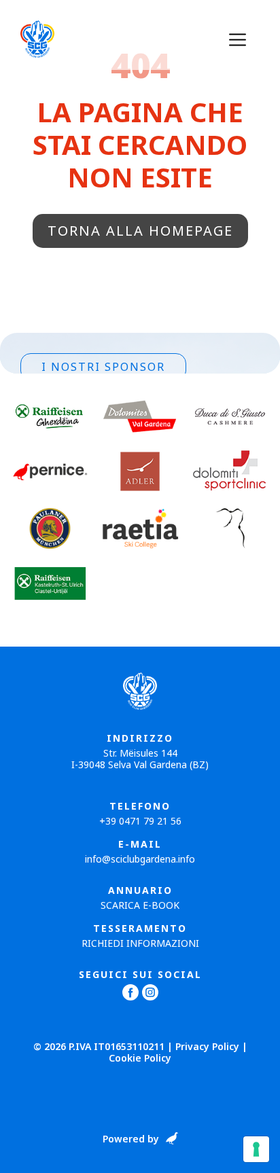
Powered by (131, 1139)
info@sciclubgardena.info (140, 858)
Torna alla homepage (140, 230)
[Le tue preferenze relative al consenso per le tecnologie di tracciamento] (256, 1149)
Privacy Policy (207, 1046)
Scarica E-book (140, 905)
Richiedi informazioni (140, 943)
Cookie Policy (140, 1057)
